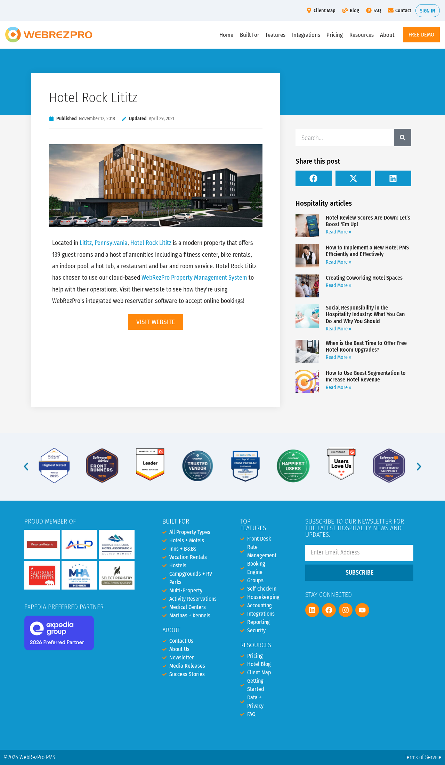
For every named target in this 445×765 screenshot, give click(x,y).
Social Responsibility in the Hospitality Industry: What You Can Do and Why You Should (365, 314)
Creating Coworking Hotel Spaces (364, 277)
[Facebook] (329, 610)
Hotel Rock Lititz (150, 243)
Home (226, 34)
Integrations (306, 34)
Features (275, 34)
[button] (314, 178)
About (387, 34)
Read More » (338, 232)
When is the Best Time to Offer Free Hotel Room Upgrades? (366, 346)
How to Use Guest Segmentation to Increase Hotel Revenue (366, 376)
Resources (361, 34)
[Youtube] (362, 610)
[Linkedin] (312, 610)
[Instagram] (346, 610)
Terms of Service (423, 757)
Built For (249, 34)
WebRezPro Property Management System (194, 277)
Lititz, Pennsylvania (104, 243)
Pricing (334, 34)
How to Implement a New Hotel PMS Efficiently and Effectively (367, 250)
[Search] (402, 137)
